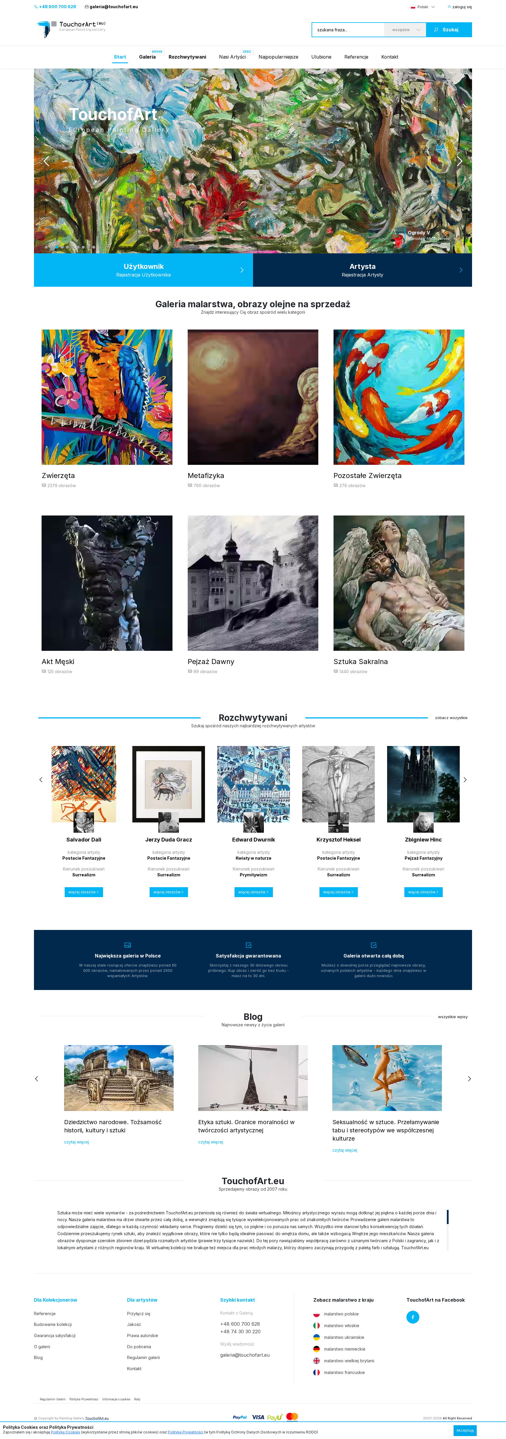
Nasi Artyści (232, 57)
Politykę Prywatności (185, 1432)
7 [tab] (77, 247)
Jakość (134, 1324)
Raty (137, 1399)
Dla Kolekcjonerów (55, 1300)
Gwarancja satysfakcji (55, 1335)
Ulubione (321, 57)
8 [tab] (83, 247)
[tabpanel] (253, 161)
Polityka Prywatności (83, 1399)
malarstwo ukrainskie (344, 1337)
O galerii (42, 1346)
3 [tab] (56, 247)
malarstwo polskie (341, 1313)
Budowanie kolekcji (53, 1324)
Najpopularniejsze (278, 57)
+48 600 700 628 (57, 6)
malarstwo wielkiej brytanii (349, 1360)
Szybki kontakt (237, 1300)
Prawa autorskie (142, 1335)
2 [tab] (51, 247)
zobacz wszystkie (451, 717)
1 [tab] (46, 247)
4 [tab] (62, 247)
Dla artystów (142, 1300)
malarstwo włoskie (341, 1325)
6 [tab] (72, 247)
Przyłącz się (138, 1313)
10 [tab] (93, 247)
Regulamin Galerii (53, 1399)
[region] (253, 1230)
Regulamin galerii (143, 1357)
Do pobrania (139, 1346)
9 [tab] (88, 247)
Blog (38, 1357)
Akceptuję (465, 1430)
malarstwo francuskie (344, 1372)
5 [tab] (67, 247)
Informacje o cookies (116, 1399)
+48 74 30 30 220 (240, 1331)
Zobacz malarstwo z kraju (343, 1300)
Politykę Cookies (65, 1432)
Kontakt (389, 57)
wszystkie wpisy (453, 1016)
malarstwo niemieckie (344, 1348)
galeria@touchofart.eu (114, 6)
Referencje (356, 57)
